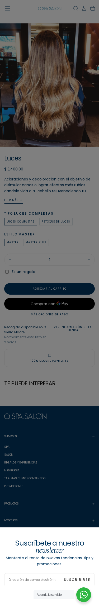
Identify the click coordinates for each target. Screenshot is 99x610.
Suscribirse (77, 579)
